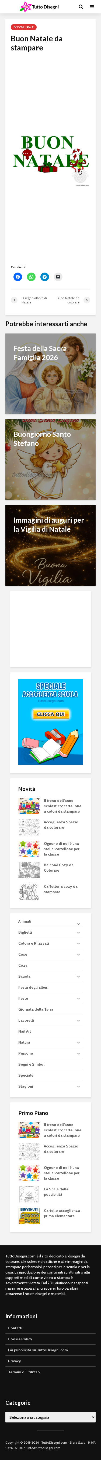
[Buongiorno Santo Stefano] (50, 459)
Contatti (15, 1328)
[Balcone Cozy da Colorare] (29, 869)
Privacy (14, 1361)
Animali (24, 921)
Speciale (25, 1075)
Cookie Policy (20, 1339)
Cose (22, 954)
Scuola (24, 976)
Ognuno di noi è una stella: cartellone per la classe (61, 849)
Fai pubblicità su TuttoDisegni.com (38, 1350)
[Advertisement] (50, 89)
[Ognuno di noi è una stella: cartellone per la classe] (29, 848)
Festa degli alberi (33, 987)
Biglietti (25, 932)
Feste (23, 998)
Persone (25, 1053)
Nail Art (24, 1031)
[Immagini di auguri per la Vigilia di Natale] (50, 545)
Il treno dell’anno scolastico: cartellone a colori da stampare (62, 806)
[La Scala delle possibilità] (29, 1193)
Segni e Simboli (32, 1064)
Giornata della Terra (35, 1009)
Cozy (22, 965)
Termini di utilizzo (24, 1372)
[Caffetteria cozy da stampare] (29, 891)
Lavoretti (26, 1020)
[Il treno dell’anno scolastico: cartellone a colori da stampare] (29, 805)
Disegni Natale (24, 27)
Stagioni (25, 1086)
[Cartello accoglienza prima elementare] (29, 1215)
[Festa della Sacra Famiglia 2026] (50, 373)
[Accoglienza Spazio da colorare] (29, 826)
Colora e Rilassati (33, 943)
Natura (24, 1042)
